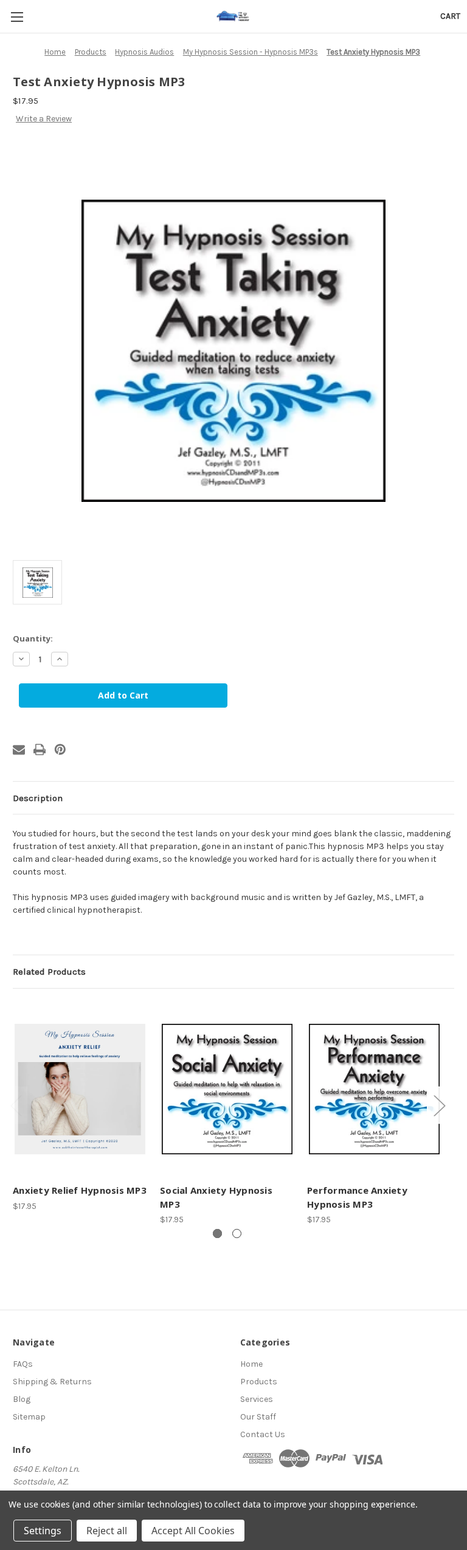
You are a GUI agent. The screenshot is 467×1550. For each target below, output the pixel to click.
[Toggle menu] (16, 16)
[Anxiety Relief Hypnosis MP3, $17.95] (80, 1089)
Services (256, 1399)
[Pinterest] (60, 749)
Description (38, 798)
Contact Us (262, 1434)
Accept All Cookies (193, 1530)
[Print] (39, 749)
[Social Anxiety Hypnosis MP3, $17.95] (227, 1089)
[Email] (19, 749)
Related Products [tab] (49, 971)
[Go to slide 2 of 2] (236, 1233)
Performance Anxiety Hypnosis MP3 (357, 1197)
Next (439, 1105)
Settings (42, 1530)
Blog (21, 1399)
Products (258, 1381)
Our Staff (258, 1417)
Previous (16, 1105)
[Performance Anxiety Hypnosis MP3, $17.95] (374, 1089)
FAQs (23, 1364)
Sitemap (29, 1417)
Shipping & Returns (52, 1381)
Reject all (106, 1530)
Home (251, 1364)
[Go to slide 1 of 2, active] (217, 1233)
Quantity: (33, 638)
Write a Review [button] (44, 118)
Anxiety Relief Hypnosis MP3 (80, 1190)
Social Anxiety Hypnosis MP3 (216, 1197)
